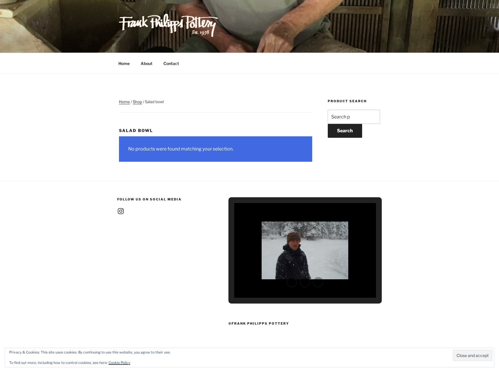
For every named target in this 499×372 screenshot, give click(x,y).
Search (345, 130)
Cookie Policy (119, 362)
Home (124, 63)
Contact (171, 63)
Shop (137, 101)
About (146, 63)
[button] (291, 282)
